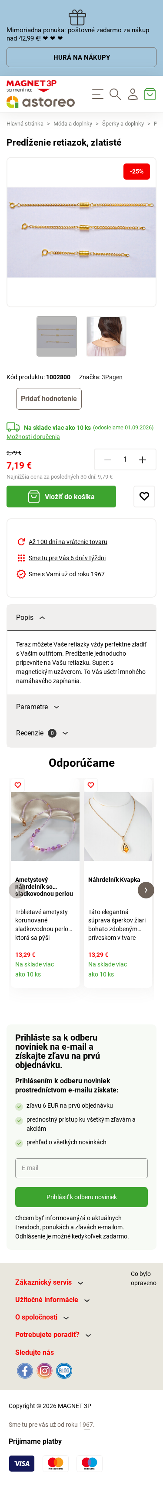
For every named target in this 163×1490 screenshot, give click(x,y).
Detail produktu (69, 978)
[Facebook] (25, 1370)
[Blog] (63, 1370)
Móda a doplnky (72, 123)
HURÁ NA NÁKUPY (81, 57)
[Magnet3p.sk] (41, 94)
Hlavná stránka (25, 123)
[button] (17, 890)
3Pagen (112, 377)
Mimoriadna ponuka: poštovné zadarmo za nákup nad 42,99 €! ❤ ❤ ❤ (78, 34)
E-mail (30, 1167)
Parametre (32, 707)
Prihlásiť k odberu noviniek (82, 1197)
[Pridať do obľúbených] (144, 496)
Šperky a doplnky (123, 123)
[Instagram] (44, 1370)
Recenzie (35, 733)
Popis (24, 617)
